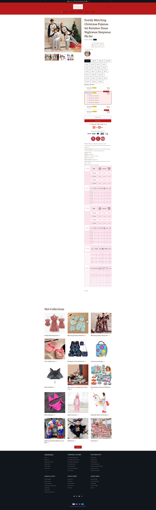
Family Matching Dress (51, 335)
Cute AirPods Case (49, 361)
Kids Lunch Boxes (48, 483)
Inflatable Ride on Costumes (99, 415)
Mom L (105, 71)
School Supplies (47, 479)
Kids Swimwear (49, 415)
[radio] (98, 88)
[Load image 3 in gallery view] (63, 57)
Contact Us (46, 459)
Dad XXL (87, 81)
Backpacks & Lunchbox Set (50, 485)
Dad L (105, 78)
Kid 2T (87, 64)
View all (78, 447)
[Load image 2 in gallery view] (55, 57)
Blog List (92, 487)
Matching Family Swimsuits (76, 335)
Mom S (93, 71)
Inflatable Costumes (95, 464)
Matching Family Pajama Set (99, 335)
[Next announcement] (111, 1)
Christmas (94, 441)
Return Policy (47, 464)
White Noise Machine (95, 470)
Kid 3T (92, 64)
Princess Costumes (72, 464)
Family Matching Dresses (73, 457)
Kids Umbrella (48, 387)
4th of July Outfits (71, 466)
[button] (45, 6)
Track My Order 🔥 (94, 481)
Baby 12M (101, 60)
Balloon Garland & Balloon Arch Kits (54, 441)
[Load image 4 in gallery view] (70, 57)
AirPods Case (93, 457)
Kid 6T (87, 67)
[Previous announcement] (45, 1)
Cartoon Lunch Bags (97, 361)
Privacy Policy (47, 466)
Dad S (94, 78)
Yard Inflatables (94, 461)
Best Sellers (70, 481)
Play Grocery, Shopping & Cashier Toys (78, 388)
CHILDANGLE (48, 454)
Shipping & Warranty (48, 461)
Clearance (70, 487)
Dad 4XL (100, 81)
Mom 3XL (101, 74)
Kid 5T (104, 64)
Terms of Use (47, 468)
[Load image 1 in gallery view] (48, 57)
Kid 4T (98, 64)
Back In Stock (70, 485)
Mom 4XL (88, 78)
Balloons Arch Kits (94, 468)
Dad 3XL (94, 81)
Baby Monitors (94, 459)
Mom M (99, 71)
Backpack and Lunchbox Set (76, 361)
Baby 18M (108, 60)
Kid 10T (98, 67)
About (45, 457)
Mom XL (87, 74)
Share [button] (87, 290)
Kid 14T (87, 71)
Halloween (71, 441)
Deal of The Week (71, 483)
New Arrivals (70, 479)
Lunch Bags (46, 487)
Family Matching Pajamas (73, 461)
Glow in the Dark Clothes (73, 468)
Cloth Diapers (70, 470)
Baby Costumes (72, 415)
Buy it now (97, 120)
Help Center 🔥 (94, 479)
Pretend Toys (47, 489)
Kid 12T (104, 67)
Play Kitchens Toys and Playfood (100, 387)
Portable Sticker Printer (49, 492)
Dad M (99, 78)
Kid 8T (92, 67)
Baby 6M (87, 60)
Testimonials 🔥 (94, 485)
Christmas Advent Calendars (97, 466)
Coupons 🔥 (93, 483)
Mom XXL (94, 74)
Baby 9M (94, 60)
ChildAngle (77, 506)
